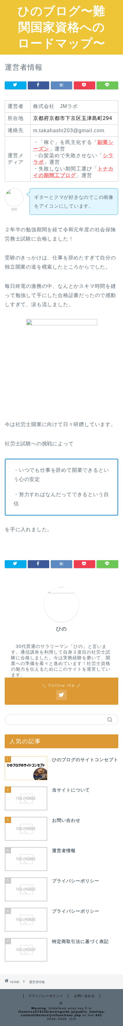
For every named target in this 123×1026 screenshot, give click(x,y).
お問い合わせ (84, 996)
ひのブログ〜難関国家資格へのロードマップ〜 (61, 26)
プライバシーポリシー (45, 996)
